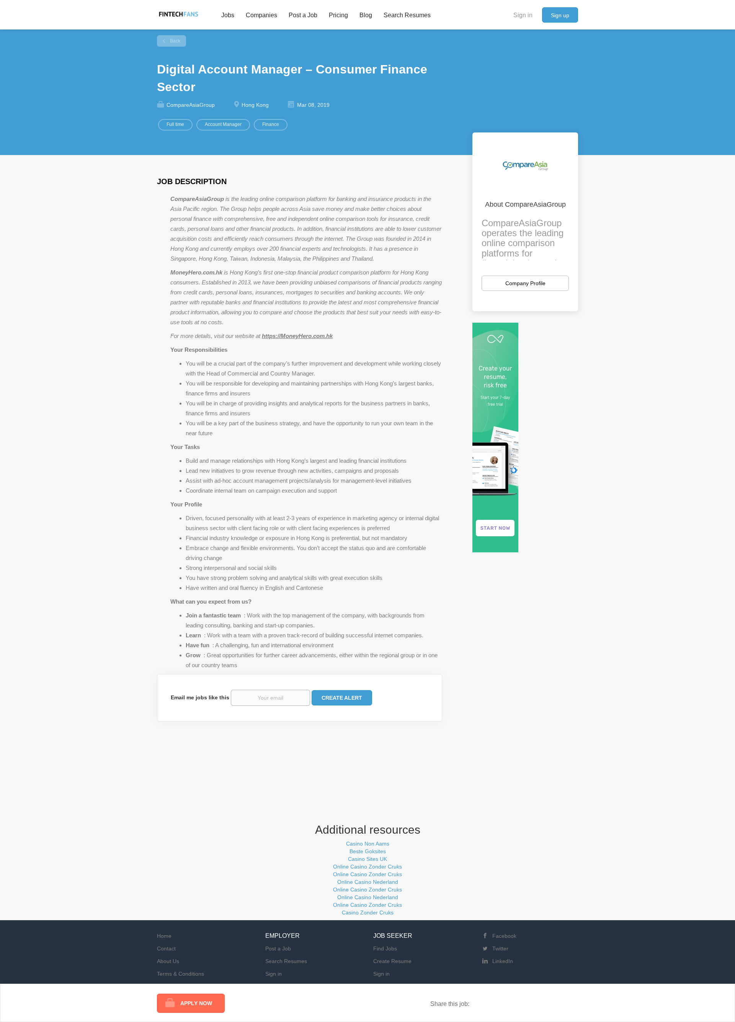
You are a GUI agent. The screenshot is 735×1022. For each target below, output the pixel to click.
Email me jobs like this (200, 697)
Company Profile (525, 283)
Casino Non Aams (367, 844)
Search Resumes (286, 961)
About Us (168, 961)
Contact (166, 948)
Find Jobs (385, 948)
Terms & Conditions (180, 974)
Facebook (504, 936)
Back (174, 41)
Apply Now (196, 1003)
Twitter (500, 948)
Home (164, 936)
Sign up (560, 15)
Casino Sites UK (367, 859)
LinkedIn (502, 961)
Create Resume (392, 961)
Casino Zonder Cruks (368, 912)
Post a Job (278, 948)
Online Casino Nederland (367, 882)
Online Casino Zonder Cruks (367, 867)
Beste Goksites (368, 851)
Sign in (522, 15)
